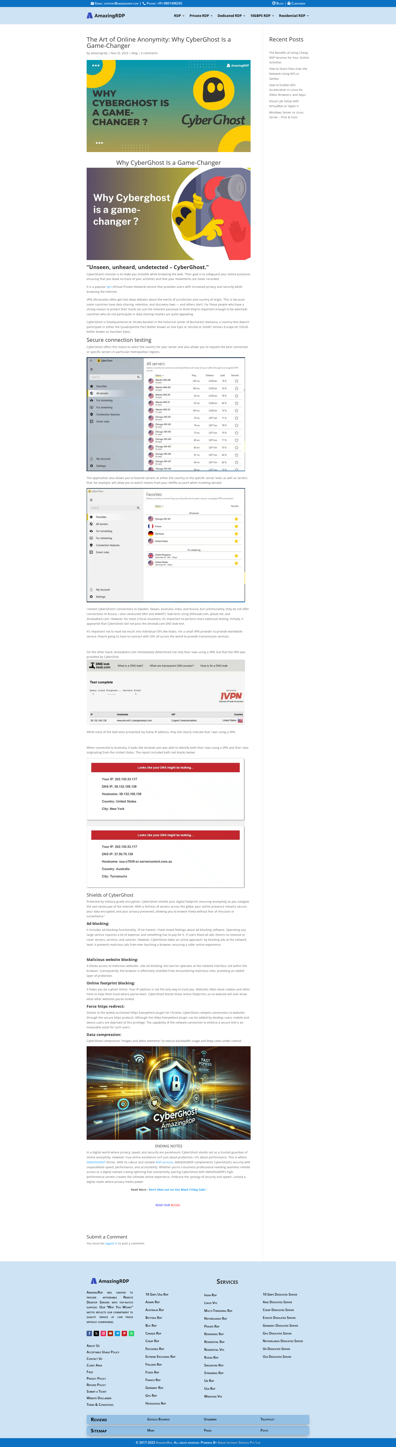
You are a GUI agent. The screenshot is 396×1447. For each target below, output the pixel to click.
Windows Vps (213, 1396)
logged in (111, 1243)
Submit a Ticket (96, 1391)
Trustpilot (267, 1419)
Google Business (158, 1419)
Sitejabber (210, 1419)
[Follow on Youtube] (110, 1333)
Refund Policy (96, 1385)
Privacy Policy (96, 1378)
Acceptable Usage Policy (103, 1352)
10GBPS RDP (260, 16)
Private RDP (199, 16)
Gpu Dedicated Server (277, 1333)
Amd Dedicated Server (277, 1302)
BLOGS (175, 1205)
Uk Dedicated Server (276, 1348)
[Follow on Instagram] (103, 1333)
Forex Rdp (152, 1372)
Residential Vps (214, 1349)
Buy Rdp (151, 1325)
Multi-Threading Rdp (218, 1310)
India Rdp (210, 1295)
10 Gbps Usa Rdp (157, 1294)
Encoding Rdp (154, 1348)
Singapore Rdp (214, 1365)
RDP (177, 16)
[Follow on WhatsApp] (131, 1333)
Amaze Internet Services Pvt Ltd (239, 1442)
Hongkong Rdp (155, 1403)
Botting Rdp (153, 1317)
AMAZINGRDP (96, 1162)
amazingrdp (99, 53)
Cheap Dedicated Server (278, 1310)
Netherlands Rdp (215, 1318)
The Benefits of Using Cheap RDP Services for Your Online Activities (289, 57)
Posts (264, 1430)
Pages (208, 1430)
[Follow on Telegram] (117, 1333)
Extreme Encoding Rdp (160, 1356)
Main (150, 1430)
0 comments (149, 53)
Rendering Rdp (214, 1334)
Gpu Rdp (151, 1395)
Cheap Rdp (152, 1341)
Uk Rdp (209, 1380)
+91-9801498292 (169, 3)
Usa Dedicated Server (277, 1356)
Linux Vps (210, 1303)
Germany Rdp (154, 1387)
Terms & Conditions (100, 1404)
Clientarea (296, 3)
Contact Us (94, 1358)
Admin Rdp (152, 1302)
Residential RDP (292, 16)
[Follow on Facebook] (89, 1333)
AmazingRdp (164, 1442)
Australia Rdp (154, 1310)
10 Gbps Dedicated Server (280, 1294)
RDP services (164, 1162)
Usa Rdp (209, 1388)
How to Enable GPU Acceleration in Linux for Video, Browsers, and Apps (287, 90)
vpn (109, 287)
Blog (277, 3)
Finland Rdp (153, 1364)
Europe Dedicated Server (279, 1317)
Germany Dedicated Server (280, 1325)
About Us (93, 1345)
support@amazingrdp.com (121, 3)
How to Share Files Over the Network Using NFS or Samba (288, 74)
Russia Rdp (211, 1357)
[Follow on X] (96, 1333)
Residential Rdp (214, 1341)
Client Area (94, 1365)
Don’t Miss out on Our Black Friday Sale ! (177, 1190)
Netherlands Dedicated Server (283, 1341)
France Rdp (153, 1380)
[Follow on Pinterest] (124, 1333)
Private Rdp (211, 1326)
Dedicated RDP (230, 16)
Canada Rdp (153, 1333)
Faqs (90, 1372)
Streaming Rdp (214, 1373)
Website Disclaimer (99, 1398)
